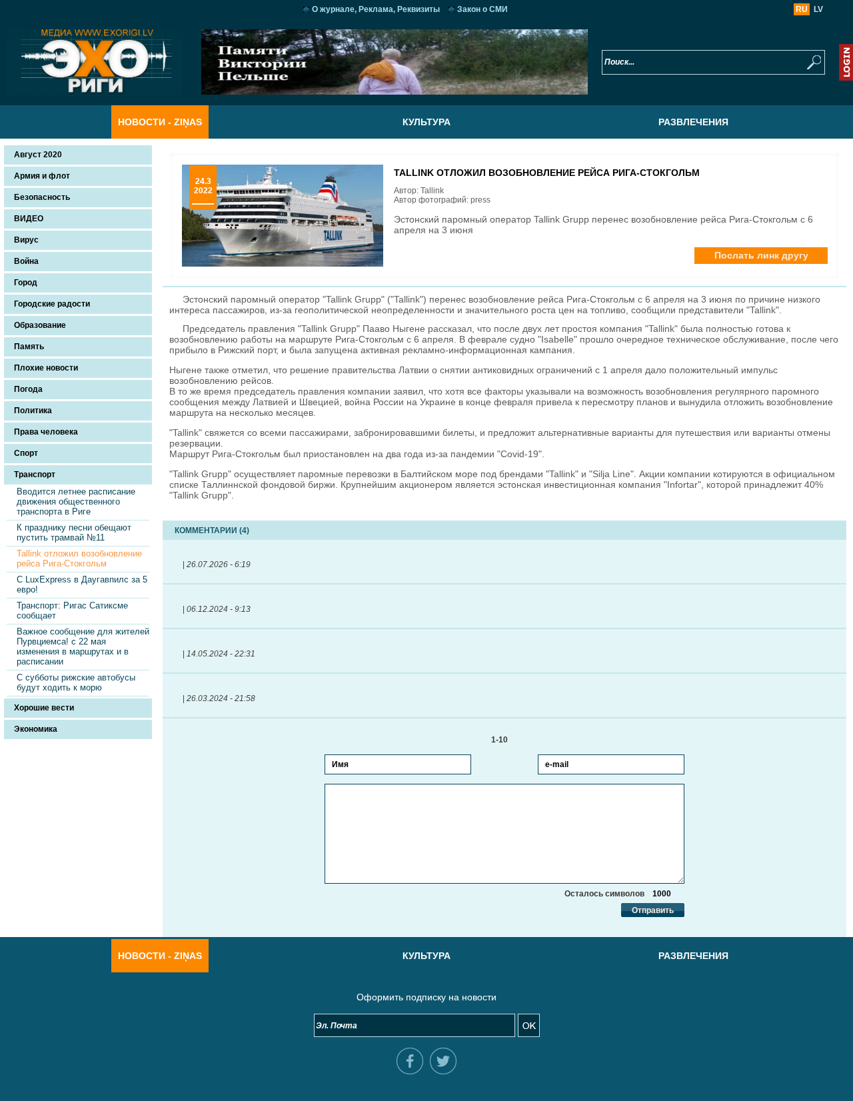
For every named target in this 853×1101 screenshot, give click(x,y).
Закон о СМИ (482, 9)
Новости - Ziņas (160, 122)
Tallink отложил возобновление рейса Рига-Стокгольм (79, 558)
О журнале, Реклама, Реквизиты (376, 9)
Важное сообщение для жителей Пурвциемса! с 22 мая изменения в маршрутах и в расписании (83, 646)
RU (802, 9)
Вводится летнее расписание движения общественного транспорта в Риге (76, 502)
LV (818, 9)
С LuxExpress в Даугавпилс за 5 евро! (82, 584)
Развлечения (693, 122)
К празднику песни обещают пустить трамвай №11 (74, 533)
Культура (426, 122)
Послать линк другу (761, 255)
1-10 (504, 739)
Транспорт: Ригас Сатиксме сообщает (72, 610)
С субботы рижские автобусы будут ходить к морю (76, 682)
